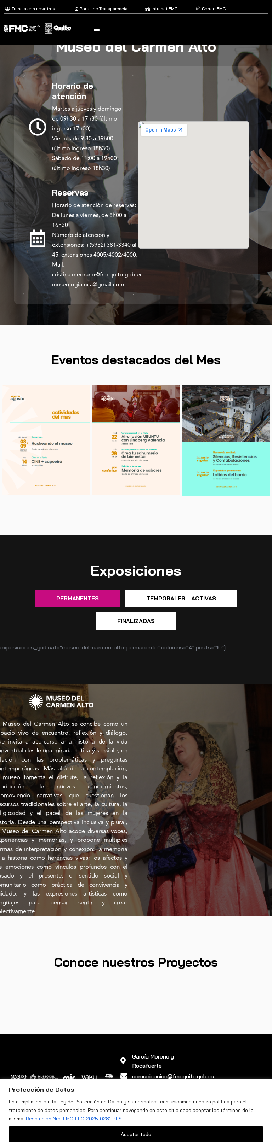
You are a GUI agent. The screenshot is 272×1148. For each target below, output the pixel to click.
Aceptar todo (136, 1134)
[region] (136, 1113)
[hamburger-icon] (96, 31)
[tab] (77, 598)
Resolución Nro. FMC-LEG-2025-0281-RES (74, 1118)
